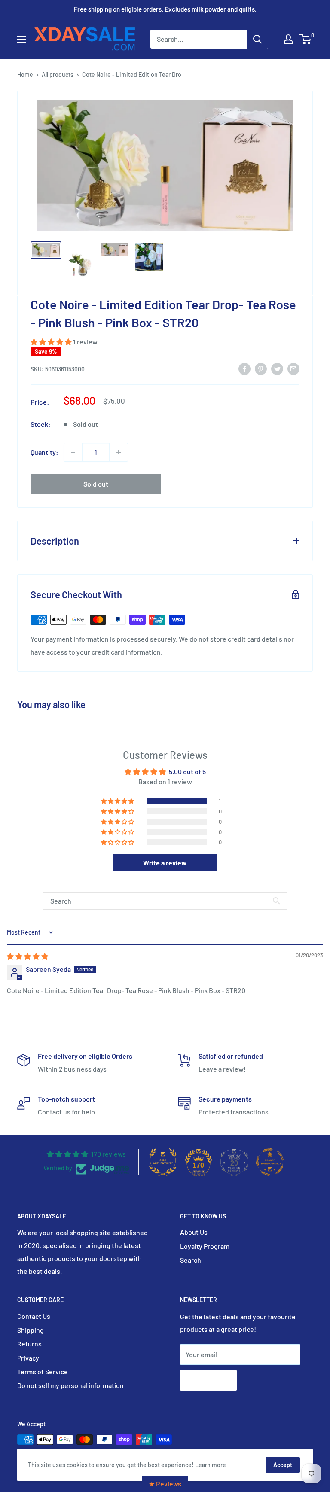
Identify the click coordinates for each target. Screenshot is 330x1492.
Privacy (28, 1358)
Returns (29, 1344)
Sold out (95, 484)
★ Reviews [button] (165, 1484)
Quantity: (44, 452)
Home (25, 74)
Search (190, 1260)
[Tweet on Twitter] (277, 368)
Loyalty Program (204, 1246)
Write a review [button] (165, 863)
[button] (52, 342)
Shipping (30, 1330)
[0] (305, 39)
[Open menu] (21, 39)
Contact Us (33, 1316)
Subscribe (208, 1380)
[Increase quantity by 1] (119, 452)
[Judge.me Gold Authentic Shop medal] (163, 1162)
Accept (282, 1464)
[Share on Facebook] (244, 368)
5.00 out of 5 (187, 771)
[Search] (257, 39)
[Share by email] (293, 368)
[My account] (288, 39)
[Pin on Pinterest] (261, 368)
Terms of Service (42, 1371)
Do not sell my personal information (70, 1385)
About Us (194, 1232)
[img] (27, 956)
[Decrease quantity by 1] (73, 452)
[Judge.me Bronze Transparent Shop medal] (270, 1162)
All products (57, 74)
